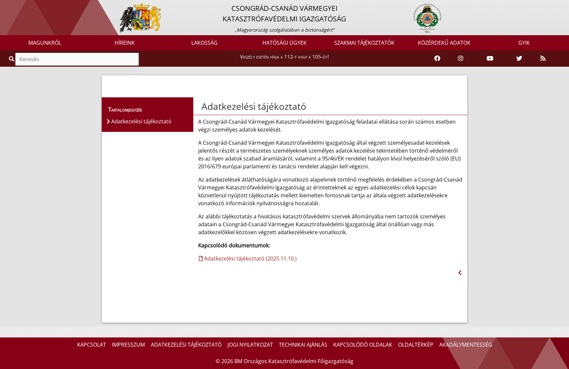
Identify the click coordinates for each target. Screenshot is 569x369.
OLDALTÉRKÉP (415, 344)
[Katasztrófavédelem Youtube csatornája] (490, 58)
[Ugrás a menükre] (5, 5)
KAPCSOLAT (91, 344)
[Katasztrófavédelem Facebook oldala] (437, 58)
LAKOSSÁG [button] (204, 42)
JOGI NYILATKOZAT (250, 344)
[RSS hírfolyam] (543, 58)
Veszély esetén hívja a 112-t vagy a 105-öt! (284, 56)
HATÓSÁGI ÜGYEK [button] (284, 42)
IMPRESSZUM (128, 344)
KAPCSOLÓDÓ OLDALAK (362, 344)
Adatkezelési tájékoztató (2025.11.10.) (250, 258)
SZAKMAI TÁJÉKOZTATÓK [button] (364, 42)
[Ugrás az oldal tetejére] (200, 106)
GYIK (524, 42)
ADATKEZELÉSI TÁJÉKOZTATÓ (186, 344)
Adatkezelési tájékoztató (254, 106)
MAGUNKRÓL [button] (44, 42)
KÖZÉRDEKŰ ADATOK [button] (444, 42)
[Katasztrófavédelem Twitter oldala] (519, 58)
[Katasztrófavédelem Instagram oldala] (460, 58)
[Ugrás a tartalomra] (12, 5)
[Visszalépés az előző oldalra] (459, 273)
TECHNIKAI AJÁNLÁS (303, 344)
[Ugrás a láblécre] (19, 5)
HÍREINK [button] (125, 42)
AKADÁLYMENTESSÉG (465, 344)
